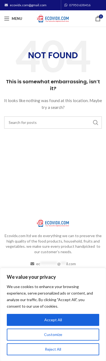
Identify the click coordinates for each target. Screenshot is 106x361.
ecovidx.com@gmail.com (28, 5)
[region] (53, 314)
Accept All (53, 319)
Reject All (53, 349)
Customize (53, 334)
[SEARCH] (95, 122)
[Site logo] (53, 18)
